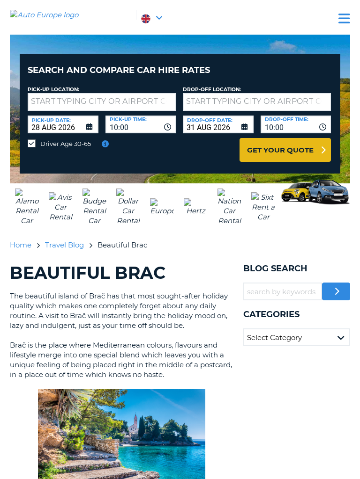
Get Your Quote (280, 149)
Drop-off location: (212, 90)
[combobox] (140, 124)
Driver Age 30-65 (65, 143)
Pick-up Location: (53, 90)
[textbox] (102, 102)
